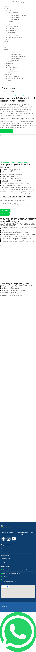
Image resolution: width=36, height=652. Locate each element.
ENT (9, 25)
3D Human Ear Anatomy (15, 37)
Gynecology (11, 28)
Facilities (10, 21)
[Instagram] (8, 539)
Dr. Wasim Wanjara (17, 17)
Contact (6, 41)
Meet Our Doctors (13, 12)
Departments (8, 23)
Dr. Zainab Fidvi (16, 14)
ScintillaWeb (5, 606)
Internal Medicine (13, 30)
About (10, 10)
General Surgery (13, 26)
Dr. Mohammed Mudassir (19, 15)
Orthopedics (11, 32)
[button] (18, 44)
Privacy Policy (4, 609)
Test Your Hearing (13, 36)
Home (6, 6)
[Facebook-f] (3, 539)
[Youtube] (14, 539)
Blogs (9, 39)
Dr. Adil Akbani (15, 19)
